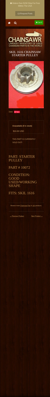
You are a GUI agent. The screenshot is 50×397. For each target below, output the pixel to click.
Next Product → (37, 216)
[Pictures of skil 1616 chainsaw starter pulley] (26, 84)
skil (34, 206)
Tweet (11, 112)
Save (17, 112)
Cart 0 (39, 22)
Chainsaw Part (25, 206)
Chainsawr (25, 41)
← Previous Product (17, 216)
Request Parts (26, 14)
